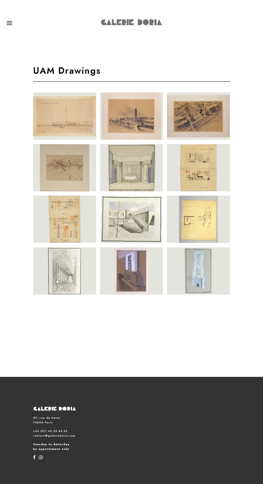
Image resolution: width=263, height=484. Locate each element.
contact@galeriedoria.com (54, 436)
